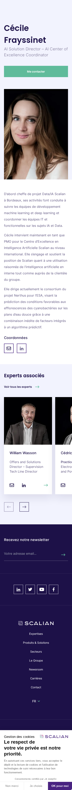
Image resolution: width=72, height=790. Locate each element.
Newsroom (36, 669)
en (34, 706)
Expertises (36, 633)
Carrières (36, 678)
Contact (36, 687)
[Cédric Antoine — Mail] (63, 485)
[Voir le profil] (46, 485)
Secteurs (36, 651)
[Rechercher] (63, 555)
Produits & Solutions (36, 642)
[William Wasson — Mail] (12, 485)
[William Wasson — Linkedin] (24, 485)
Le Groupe (36, 660)
